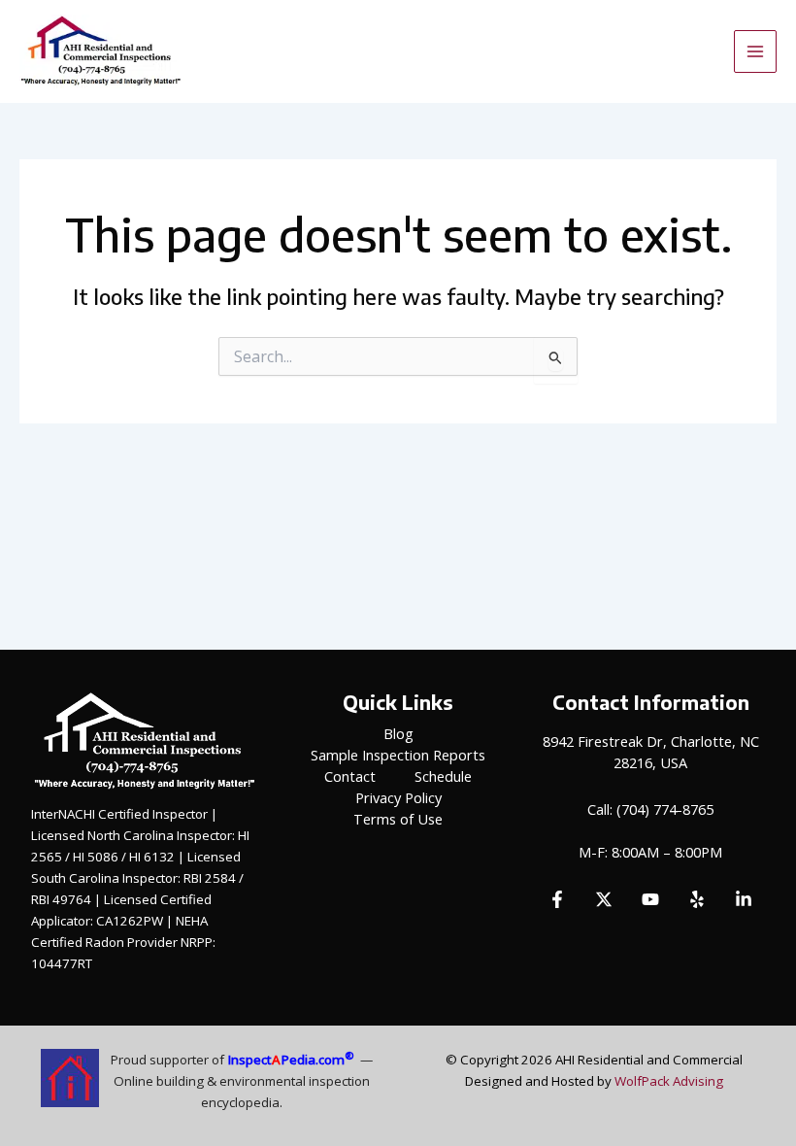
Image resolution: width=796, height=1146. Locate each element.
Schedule (443, 776)
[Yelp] (697, 899)
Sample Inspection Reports (398, 754)
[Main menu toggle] (755, 51)
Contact (350, 776)
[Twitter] (604, 899)
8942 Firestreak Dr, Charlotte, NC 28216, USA (651, 751)
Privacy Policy (398, 797)
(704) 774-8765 (664, 809)
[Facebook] (557, 899)
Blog (398, 733)
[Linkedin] (743, 899)
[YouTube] (650, 899)
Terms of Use (398, 818)
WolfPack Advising (668, 1081)
